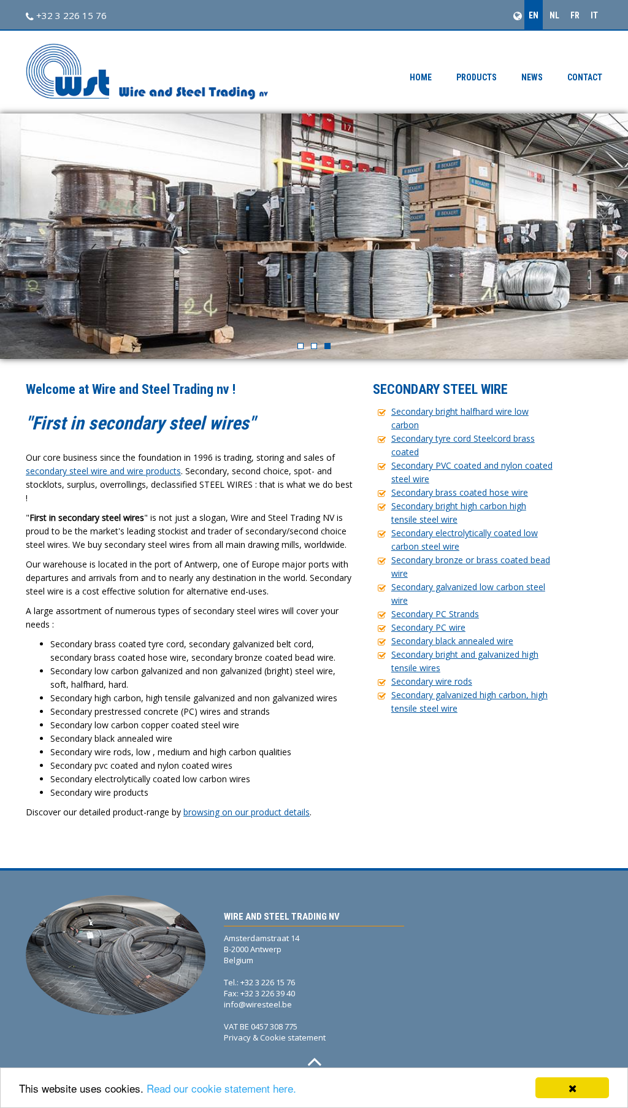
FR (575, 15)
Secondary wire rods (431, 681)
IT (594, 15)
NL (554, 15)
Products (476, 77)
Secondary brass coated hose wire (459, 492)
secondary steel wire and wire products (103, 471)
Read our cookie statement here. (221, 1088)
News (532, 77)
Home (421, 77)
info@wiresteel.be (258, 1004)
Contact (584, 77)
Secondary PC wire (428, 627)
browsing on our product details (246, 812)
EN (533, 15)
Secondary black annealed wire (452, 641)
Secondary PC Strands (435, 614)
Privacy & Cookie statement (275, 1037)
